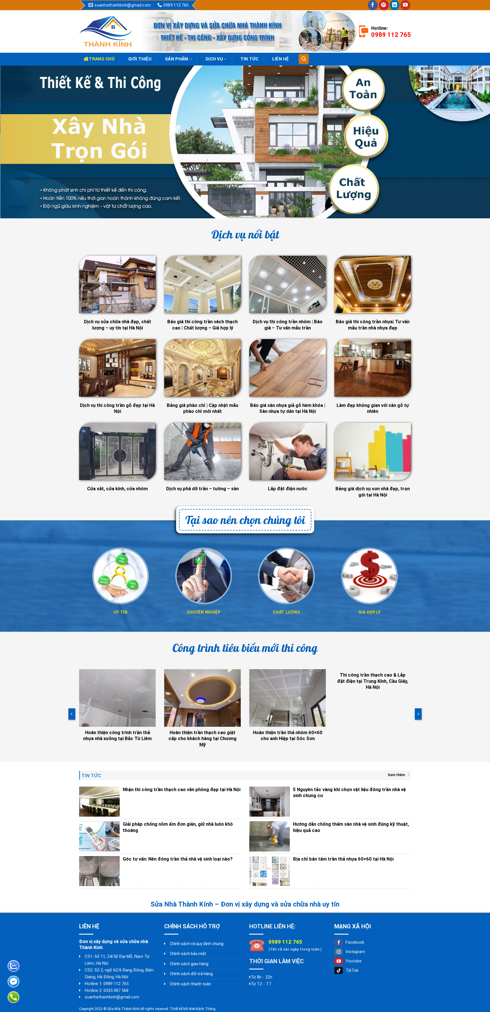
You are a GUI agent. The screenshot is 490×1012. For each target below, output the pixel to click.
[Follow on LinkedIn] (395, 5)
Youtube (354, 961)
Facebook (355, 942)
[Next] (473, 142)
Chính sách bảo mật (188, 954)
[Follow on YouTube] (405, 5)
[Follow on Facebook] (373, 5)
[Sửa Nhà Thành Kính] (106, 31)
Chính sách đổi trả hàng (191, 974)
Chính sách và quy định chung (196, 944)
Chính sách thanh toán (190, 984)
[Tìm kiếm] (304, 59)
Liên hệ (280, 59)
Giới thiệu (139, 59)
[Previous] (17, 142)
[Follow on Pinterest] (384, 5)
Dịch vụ (214, 59)
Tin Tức (249, 59)
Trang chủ (102, 59)
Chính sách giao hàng (189, 964)
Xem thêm (396, 775)
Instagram (355, 951)
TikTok (352, 970)
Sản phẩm (176, 59)
